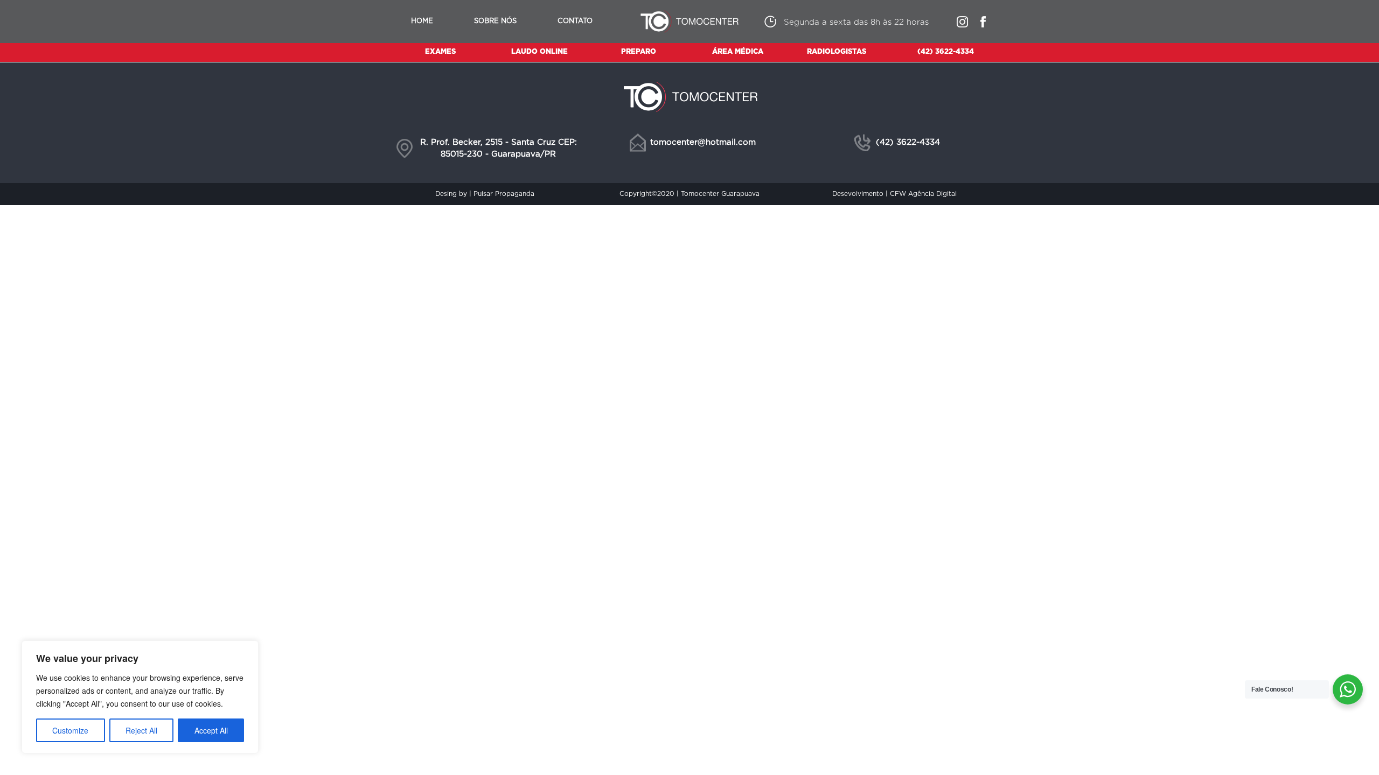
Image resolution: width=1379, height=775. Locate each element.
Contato (575, 21)
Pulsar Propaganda (503, 194)
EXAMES (440, 51)
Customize (70, 730)
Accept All (211, 730)
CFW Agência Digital (923, 194)
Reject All (141, 730)
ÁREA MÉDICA (737, 51)
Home (422, 21)
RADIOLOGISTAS (836, 51)
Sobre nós (495, 21)
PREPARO (638, 51)
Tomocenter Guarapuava (720, 194)
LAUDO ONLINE (539, 51)
